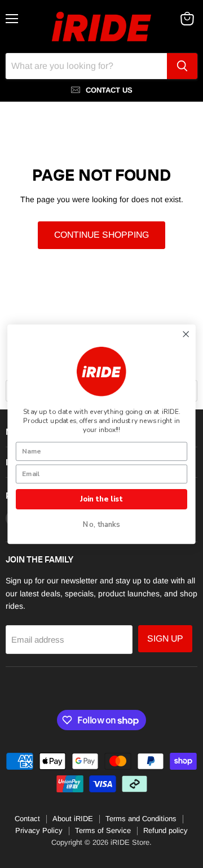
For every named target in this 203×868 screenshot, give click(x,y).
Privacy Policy (39, 830)
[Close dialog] (185, 334)
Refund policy (165, 830)
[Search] (182, 66)
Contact (27, 818)
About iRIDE (72, 818)
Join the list (101, 499)
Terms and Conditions (140, 818)
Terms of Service (103, 830)
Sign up (165, 638)
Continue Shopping (101, 234)
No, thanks (101, 525)
